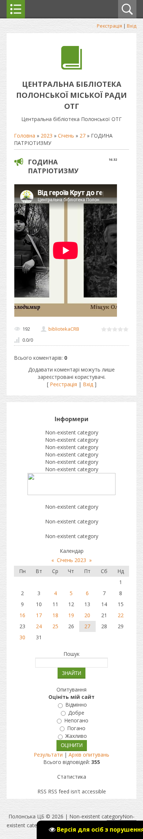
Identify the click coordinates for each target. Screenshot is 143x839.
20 (87, 615)
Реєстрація (109, 25)
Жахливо (76, 736)
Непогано (76, 720)
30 (22, 637)
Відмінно (76, 704)
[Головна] (71, 67)
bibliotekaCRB (63, 329)
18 (55, 615)
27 (82, 135)
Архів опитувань (89, 754)
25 (55, 626)
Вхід (131, 25)
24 (39, 626)
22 (121, 615)
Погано (76, 728)
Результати (48, 754)
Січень (66, 135)
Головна (24, 135)
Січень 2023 (71, 560)
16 (22, 615)
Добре (76, 712)
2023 (46, 135)
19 (71, 615)
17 (39, 615)
